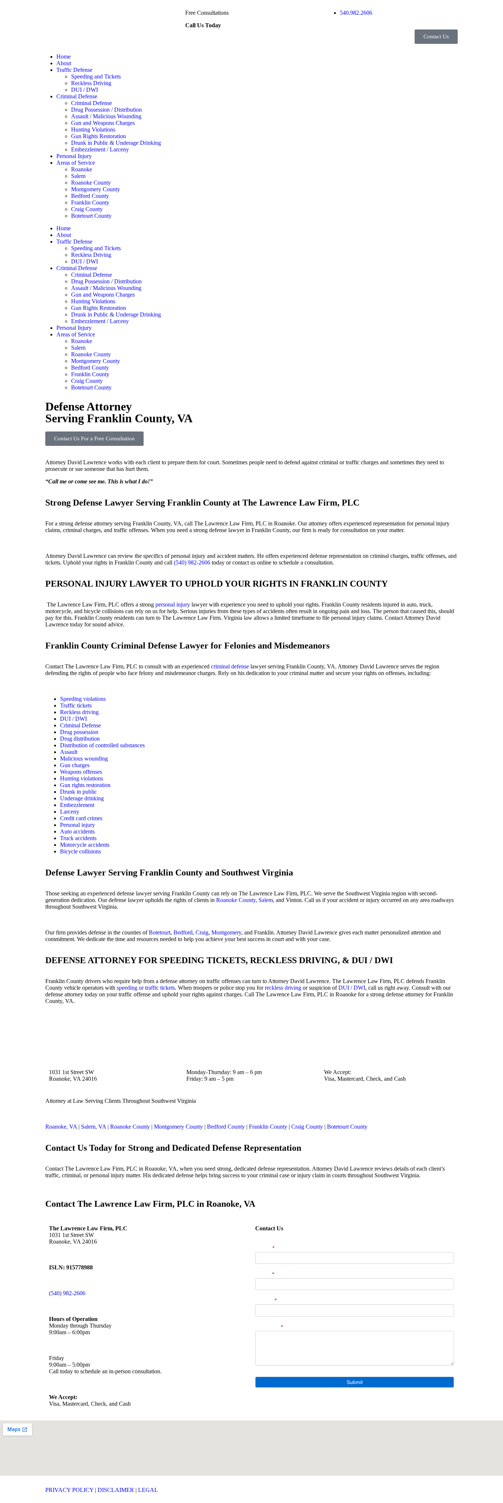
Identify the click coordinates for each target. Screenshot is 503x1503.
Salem (78, 176)
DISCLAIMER (116, 1490)
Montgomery (226, 932)
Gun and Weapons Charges (103, 123)
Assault (68, 752)
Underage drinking (82, 798)
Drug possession (79, 732)
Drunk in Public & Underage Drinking (116, 143)
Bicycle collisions (80, 851)
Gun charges (74, 765)
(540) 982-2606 (192, 562)
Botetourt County (91, 216)
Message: (269, 1327)
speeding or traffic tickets (146, 988)
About (63, 63)
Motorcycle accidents (84, 845)
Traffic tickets (76, 705)
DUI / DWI (84, 90)
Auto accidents (77, 831)
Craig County (87, 209)
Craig (202, 932)
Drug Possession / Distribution (106, 109)
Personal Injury (74, 156)
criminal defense (230, 666)
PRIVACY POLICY (69, 1490)
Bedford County (90, 196)
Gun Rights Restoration (98, 136)
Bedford (183, 932)
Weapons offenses (81, 772)
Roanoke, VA (61, 1126)
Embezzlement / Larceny (100, 149)
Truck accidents (78, 838)
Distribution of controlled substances (102, 745)
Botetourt (159, 932)
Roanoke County (91, 182)
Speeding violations (83, 699)
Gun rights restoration (85, 785)
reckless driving (283, 988)
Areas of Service (75, 163)
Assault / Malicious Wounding (106, 116)
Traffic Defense (74, 70)
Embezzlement (77, 805)
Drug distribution (80, 738)
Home (63, 56)
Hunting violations (81, 778)
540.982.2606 (356, 13)
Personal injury (77, 825)
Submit (355, 1382)
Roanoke (81, 169)
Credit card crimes (81, 818)
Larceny (69, 811)
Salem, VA (93, 1126)
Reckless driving (79, 712)
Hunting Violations (93, 129)
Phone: (266, 1300)
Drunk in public (78, 792)
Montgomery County (95, 189)
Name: (264, 1248)
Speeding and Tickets (96, 76)
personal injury (172, 604)
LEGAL (148, 1490)
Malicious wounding (84, 758)
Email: (264, 1274)
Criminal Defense (76, 96)
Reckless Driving (91, 83)
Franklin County (90, 202)
